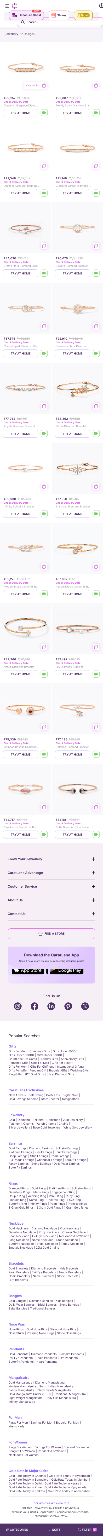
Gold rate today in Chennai (27, 1476)
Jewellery (16, 1115)
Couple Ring (17, 1196)
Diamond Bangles (41, 1301)
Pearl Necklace (19, 1236)
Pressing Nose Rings (40, 1333)
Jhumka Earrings (66, 1152)
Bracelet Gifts (58, 1070)
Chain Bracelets (19, 1276)
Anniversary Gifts (72, 1059)
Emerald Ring (17, 1200)
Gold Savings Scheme (23, 1099)
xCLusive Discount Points (73, 1512)
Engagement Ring (63, 1192)
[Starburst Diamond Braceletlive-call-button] (96, 513)
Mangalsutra (19, 1377)
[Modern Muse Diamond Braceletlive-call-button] (44, 594)
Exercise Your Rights (25, 1512)
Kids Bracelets (69, 1268)
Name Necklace (42, 1240)
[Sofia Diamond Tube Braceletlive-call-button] (96, 834)
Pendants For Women (52, 1451)
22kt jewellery (73, 1120)
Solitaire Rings (81, 1188)
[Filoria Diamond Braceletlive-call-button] (96, 433)
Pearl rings (57, 1203)
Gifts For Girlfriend (42, 1066)
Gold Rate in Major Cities (29, 1471)
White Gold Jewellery (77, 1127)
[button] (56, 1530)
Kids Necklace (69, 1228)
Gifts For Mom (18, 1066)
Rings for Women (20, 1447)
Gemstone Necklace (22, 1232)
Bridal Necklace (47, 1243)
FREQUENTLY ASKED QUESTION (52, 1516)
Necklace (16, 1223)
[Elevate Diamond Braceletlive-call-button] (96, 273)
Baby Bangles (18, 1308)
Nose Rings (16, 1329)
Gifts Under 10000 (65, 1051)
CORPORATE (47, 1512)
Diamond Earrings (41, 1148)
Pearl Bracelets (19, 1272)
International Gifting (70, 1066)
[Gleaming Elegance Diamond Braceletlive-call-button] (44, 113)
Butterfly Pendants (21, 1361)
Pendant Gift (37, 1070)
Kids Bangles (64, 1301)
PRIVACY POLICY (43, 1508)
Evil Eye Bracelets (44, 1272)
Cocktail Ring (55, 1200)
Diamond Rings (19, 1188)
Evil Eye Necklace (44, 1236)
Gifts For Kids (40, 1063)
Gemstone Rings (19, 1192)
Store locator (50, 1099)
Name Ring (36, 1200)
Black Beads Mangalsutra (54, 1390)
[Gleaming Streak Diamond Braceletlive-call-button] (96, 193)
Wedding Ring (37, 1196)
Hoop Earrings (18, 1156)
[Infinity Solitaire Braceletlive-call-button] (44, 513)
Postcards (53, 1095)
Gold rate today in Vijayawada (65, 1487)
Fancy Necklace (72, 1243)
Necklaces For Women (74, 1236)
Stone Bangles (69, 1304)
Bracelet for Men (67, 1422)
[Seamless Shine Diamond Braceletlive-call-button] (96, 353)
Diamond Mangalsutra (50, 1382)
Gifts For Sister (61, 1063)
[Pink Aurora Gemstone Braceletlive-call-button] (44, 834)
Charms (28, 1123)
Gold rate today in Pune (25, 1487)
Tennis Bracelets (70, 1272)
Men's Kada (16, 1426)
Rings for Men (18, 1422)
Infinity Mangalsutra (22, 1401)
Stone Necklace (67, 1240)
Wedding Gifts (79, 1070)
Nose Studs (16, 1333)
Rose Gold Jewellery (47, 1127)
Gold (12, 1120)
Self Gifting (36, 1095)
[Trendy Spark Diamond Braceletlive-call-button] (96, 113)
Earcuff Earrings (75, 1160)
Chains (63, 1123)
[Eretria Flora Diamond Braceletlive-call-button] (44, 273)
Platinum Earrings (20, 1152)
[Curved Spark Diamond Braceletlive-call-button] (44, 353)
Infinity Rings (38, 1203)
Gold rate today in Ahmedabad (69, 1491)
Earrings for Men (42, 1422)
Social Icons (30, 975)
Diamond (24, 1120)
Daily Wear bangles (21, 1304)
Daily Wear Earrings (67, 1163)
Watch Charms (46, 1123)
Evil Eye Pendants (21, 1358)
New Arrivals (17, 1095)
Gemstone (53, 1120)
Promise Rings (77, 1203)
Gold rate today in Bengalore (28, 1479)
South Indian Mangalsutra (56, 1386)
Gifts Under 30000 (21, 1055)
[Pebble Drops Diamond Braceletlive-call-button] (96, 594)
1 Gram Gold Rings (76, 1207)
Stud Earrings (39, 1156)
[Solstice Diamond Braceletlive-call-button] (96, 754)
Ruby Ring (73, 1196)
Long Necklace (19, 1240)
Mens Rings (41, 1192)
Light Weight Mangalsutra (26, 1398)
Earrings (16, 1143)
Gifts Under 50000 (49, 1055)
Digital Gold (70, 1095)
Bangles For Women (22, 1451)
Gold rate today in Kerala (62, 1483)
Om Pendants (69, 1358)
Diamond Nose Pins (63, 1329)
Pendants (16, 1349)
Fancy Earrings (19, 1163)
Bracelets (16, 1263)
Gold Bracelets (18, 1268)
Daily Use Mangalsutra (61, 1398)
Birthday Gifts (49, 1059)
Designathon (70, 1099)
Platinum (14, 1123)
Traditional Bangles (43, 1308)
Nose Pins (17, 1324)
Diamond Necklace (44, 1228)
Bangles (15, 1296)
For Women (18, 1442)
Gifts (13, 1046)
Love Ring (74, 1200)
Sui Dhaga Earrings (21, 1160)
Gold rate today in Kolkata (27, 1491)
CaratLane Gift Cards (23, 1059)
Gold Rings (39, 1188)
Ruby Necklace (49, 1232)
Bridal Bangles (47, 1304)
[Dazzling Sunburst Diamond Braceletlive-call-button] (44, 193)
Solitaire (38, 1120)
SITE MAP (27, 1508)
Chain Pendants (46, 1358)
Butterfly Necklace (21, 1243)
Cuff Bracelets (18, 1280)
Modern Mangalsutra (22, 1386)
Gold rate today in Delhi (25, 1483)
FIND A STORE (54, 933)
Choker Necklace (74, 1232)
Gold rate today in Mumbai (69, 1479)
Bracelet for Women (77, 1447)
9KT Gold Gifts (34, 1074)
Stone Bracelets (67, 1276)
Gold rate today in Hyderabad (69, 1476)
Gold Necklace (19, 1228)
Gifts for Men (18, 1051)
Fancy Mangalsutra (21, 1390)
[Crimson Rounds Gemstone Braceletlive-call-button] (44, 754)
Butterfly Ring (18, 1203)
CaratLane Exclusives (26, 1090)
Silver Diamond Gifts (60, 1074)
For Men (15, 1417)
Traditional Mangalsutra (70, 1394)
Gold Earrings (17, 1148)
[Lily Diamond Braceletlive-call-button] (96, 674)
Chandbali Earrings (49, 1160)
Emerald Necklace (21, 1247)
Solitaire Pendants (71, 1354)
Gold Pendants (18, 1354)
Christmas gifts (39, 1051)
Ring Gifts (15, 1074)
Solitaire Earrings (67, 1148)
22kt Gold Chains (47, 1247)
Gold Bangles (17, 1301)
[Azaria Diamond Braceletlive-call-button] (44, 674)
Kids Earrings (43, 1152)
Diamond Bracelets (44, 1268)
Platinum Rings (59, 1188)
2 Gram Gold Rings (48, 1207)
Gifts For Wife (18, 1070)
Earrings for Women (47, 1447)
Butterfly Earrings (20, 1167)
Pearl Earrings (60, 1156)
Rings (13, 1183)
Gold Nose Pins (37, 1329)
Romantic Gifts (18, 1063)
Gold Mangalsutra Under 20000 (30, 1394)
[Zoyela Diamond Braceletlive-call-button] (44, 433)
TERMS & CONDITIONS (67, 1508)
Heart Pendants (46, 1361)
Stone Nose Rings (69, 1333)
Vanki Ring (56, 1196)
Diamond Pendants (44, 1354)
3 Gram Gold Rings (21, 1207)
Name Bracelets (43, 1276)
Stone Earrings (41, 1163)
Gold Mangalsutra (20, 1382)
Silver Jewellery (19, 1127)
